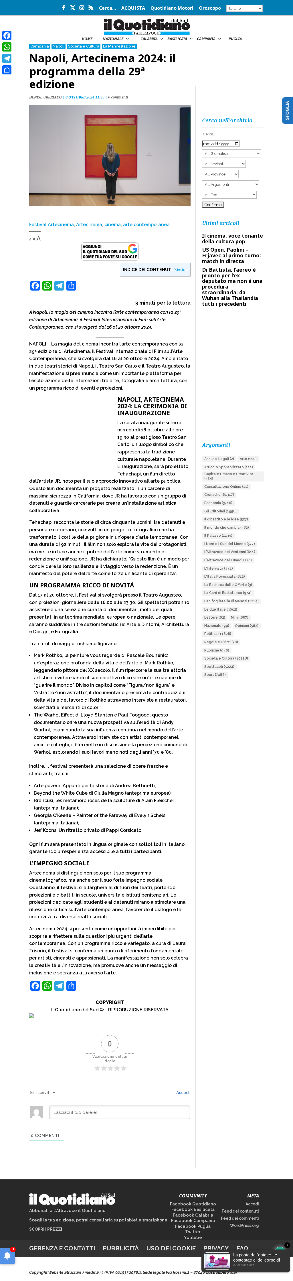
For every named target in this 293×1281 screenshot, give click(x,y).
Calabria (149, 39)
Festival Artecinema (51, 224)
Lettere (214, 617)
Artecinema (89, 224)
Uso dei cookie (171, 1248)
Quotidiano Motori (172, 8)
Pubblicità (121, 1248)
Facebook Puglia (193, 1226)
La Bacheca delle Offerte (228, 585)
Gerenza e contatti (62, 1248)
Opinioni (246, 626)
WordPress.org (244, 1225)
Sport (215, 675)
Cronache (219, 495)
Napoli (58, 46)
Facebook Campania (193, 1220)
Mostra (181, 269)
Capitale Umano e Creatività (228, 476)
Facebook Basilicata (193, 1209)
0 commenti (118, 97)
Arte (248, 459)
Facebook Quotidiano (193, 1204)
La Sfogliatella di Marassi (231, 601)
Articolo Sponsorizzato (228, 467)
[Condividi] (7, 70)
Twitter (193, 1231)
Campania (206, 39)
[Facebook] (7, 35)
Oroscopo (210, 8)
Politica (217, 634)
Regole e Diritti (221, 642)
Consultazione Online (226, 487)
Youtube (193, 1237)
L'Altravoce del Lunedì (228, 560)
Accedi (182, 1092)
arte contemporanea (146, 224)
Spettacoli (219, 667)
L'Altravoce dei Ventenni (229, 552)
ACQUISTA (133, 8)
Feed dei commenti (240, 1218)
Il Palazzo (218, 536)
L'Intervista (218, 569)
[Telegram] (7, 58)
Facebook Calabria (193, 1215)
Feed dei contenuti (240, 1211)
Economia (218, 503)
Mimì (239, 617)
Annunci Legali (219, 459)
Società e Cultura (83, 46)
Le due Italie (220, 609)
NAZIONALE (113, 39)
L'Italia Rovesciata (224, 577)
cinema (112, 224)
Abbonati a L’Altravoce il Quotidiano (67, 1210)
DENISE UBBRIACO (45, 97)
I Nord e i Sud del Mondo (229, 544)
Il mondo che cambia (226, 528)
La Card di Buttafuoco (228, 593)
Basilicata (177, 39)
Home (87, 39)
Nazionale (216, 626)
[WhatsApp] (7, 47)
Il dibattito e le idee (226, 519)
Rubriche (216, 650)
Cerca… (107, 8)
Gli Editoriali (220, 511)
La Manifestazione (119, 46)
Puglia (235, 39)
